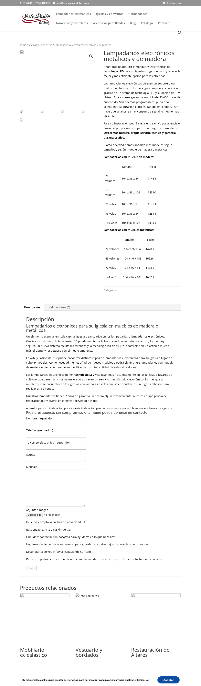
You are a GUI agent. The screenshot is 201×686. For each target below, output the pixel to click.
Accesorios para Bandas (109, 23)
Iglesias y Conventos (109, 14)
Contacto (164, 23)
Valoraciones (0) (59, 307)
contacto (139, 412)
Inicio (23, 45)
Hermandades (137, 14)
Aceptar (168, 679)
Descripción (32, 307)
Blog (133, 23)
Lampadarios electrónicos (73, 14)
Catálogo (147, 23)
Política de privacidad (67, 522)
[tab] (32, 307)
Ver (148, 679)
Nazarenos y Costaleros (72, 23)
